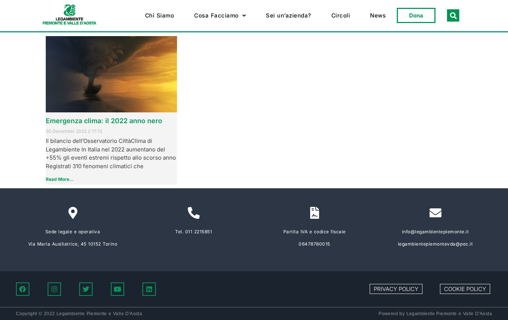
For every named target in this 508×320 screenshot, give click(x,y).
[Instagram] (54, 289)
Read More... (60, 179)
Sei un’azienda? (288, 15)
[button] (220, 15)
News (378, 15)
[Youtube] (117, 289)
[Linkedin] (149, 289)
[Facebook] (22, 289)
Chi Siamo (159, 15)
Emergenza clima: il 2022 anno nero (104, 121)
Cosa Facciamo (216, 15)
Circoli (340, 15)
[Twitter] (86, 289)
